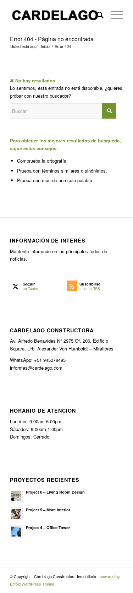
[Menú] (113, 14)
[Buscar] (97, 14)
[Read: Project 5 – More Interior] (16, 513)
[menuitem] (97, 14)
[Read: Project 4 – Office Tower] (16, 531)
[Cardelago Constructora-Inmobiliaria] (55, 14)
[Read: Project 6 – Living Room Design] (16, 496)
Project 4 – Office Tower (48, 527)
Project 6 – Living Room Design (55, 492)
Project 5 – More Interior (48, 509)
